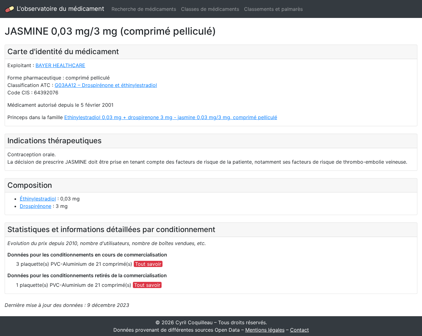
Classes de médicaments (210, 9)
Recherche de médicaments (144, 9)
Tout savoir (148, 264)
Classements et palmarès (273, 9)
